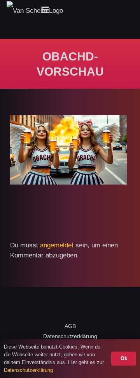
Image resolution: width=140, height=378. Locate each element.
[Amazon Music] (119, 305)
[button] (45, 10)
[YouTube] (100, 9)
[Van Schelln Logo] (35, 10)
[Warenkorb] (124, 9)
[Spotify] (70, 305)
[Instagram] (87, 9)
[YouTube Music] (103, 305)
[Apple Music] (86, 305)
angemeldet (57, 245)
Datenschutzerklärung (70, 336)
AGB (70, 326)
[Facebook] (73, 9)
